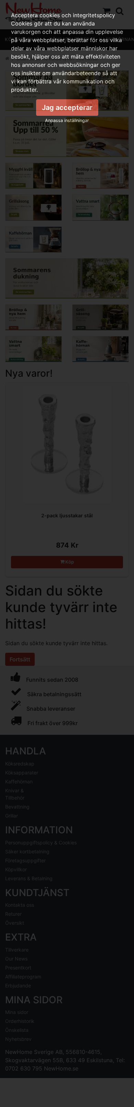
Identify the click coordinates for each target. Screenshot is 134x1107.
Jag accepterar (67, 107)
